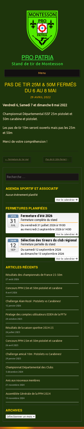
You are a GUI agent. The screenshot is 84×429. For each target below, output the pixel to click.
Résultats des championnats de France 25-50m (34, 274)
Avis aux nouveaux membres (23, 380)
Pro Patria (37, 57)
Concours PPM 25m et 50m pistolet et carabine (34, 288)
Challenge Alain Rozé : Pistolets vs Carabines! (33, 301)
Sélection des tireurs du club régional (49, 240)
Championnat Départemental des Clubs (29, 367)
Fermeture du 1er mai (17, 159)
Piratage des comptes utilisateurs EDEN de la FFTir (36, 314)
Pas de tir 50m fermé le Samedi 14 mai (58, 159)
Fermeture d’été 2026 (36, 216)
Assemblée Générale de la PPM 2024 (28, 393)
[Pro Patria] (42, 52)
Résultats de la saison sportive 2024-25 (30, 327)
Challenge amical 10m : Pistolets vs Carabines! (33, 354)
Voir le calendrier (65, 199)
